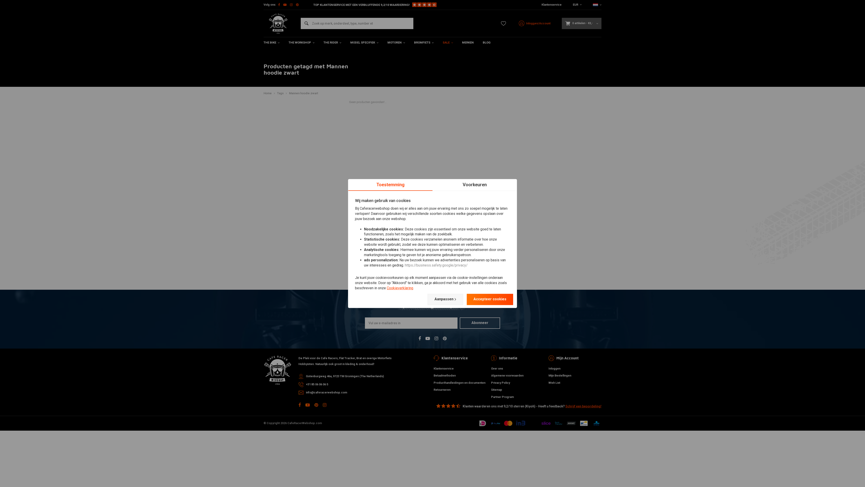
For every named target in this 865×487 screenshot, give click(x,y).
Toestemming (390, 184)
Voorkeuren (475, 184)
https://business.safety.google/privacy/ (436, 265)
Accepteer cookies (489, 299)
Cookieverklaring (400, 288)
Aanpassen (444, 299)
